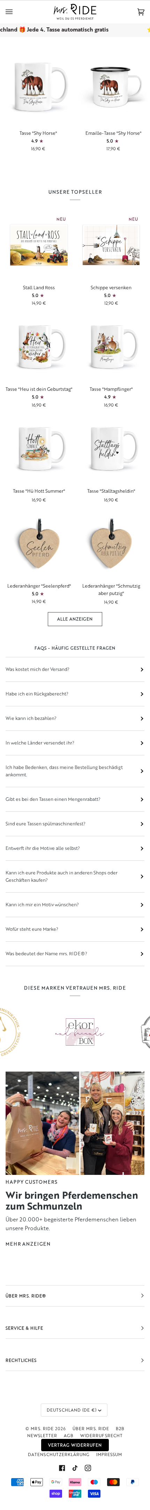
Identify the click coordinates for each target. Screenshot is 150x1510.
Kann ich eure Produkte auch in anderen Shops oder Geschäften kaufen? (62, 876)
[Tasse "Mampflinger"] (111, 346)
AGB (69, 1436)
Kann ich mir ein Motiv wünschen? (42, 904)
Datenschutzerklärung (59, 1454)
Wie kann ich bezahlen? (31, 718)
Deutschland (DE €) (72, 1410)
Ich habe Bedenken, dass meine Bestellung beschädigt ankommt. (64, 771)
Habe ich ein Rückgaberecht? (37, 694)
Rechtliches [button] (21, 1360)
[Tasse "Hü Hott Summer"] (39, 448)
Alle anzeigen (75, 619)
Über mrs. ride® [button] (26, 1296)
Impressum (109, 1454)
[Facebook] (62, 1468)
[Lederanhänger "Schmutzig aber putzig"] (111, 543)
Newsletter (42, 1436)
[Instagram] (88, 1468)
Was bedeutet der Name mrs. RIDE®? (46, 953)
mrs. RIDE (42, 1429)
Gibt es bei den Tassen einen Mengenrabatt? (53, 799)
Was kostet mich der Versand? (37, 669)
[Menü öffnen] (16, 11)
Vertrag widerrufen (75, 1445)
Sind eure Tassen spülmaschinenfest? (45, 823)
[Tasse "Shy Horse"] (37, 86)
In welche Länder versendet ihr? (40, 743)
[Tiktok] (75, 1468)
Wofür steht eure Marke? (32, 929)
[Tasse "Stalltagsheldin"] (111, 448)
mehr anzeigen (28, 1244)
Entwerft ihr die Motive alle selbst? (43, 848)
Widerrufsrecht (101, 1436)
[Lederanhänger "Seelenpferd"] (39, 543)
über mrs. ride (91, 1429)
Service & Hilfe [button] (24, 1328)
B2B (120, 1429)
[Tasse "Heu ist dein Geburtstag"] (39, 346)
